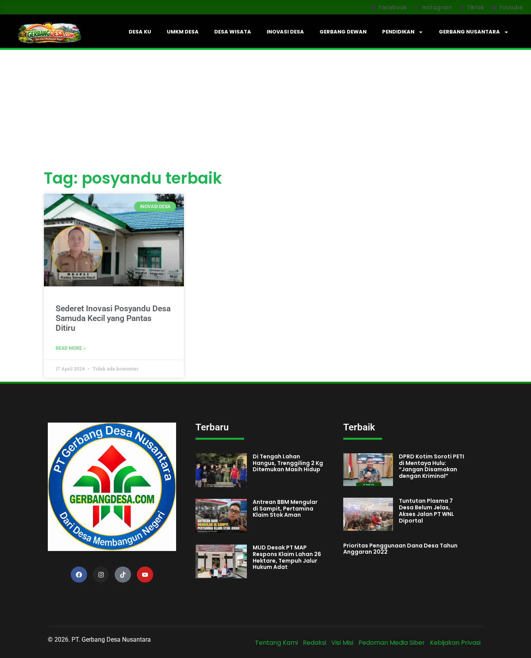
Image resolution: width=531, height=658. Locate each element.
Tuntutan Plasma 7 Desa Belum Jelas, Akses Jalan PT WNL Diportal (426, 510)
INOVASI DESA (285, 31)
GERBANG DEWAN (343, 31)
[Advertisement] (265, 108)
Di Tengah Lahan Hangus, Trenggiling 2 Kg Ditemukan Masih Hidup (288, 463)
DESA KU (140, 31)
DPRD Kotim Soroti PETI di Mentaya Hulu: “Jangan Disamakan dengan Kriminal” (431, 466)
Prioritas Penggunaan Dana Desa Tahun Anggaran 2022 (400, 549)
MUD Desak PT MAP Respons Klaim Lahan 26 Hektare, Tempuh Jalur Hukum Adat (287, 557)
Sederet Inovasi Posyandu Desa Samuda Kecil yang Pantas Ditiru (113, 318)
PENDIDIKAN (398, 31)
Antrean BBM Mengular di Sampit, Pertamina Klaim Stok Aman (285, 508)
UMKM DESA (183, 31)
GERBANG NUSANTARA (469, 31)
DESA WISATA (232, 31)
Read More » (71, 348)
